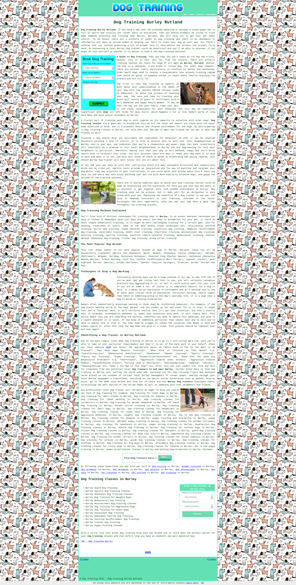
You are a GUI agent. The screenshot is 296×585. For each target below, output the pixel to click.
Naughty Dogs (123, 497)
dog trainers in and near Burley (152, 369)
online (164, 378)
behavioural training (110, 223)
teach (182, 57)
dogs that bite (147, 434)
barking (191, 293)
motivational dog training (198, 232)
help (164, 202)
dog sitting (159, 466)
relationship (195, 226)
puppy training (162, 418)
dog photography (185, 469)
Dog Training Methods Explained (103, 210)
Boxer (147, 253)
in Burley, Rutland (191, 63)
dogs (200, 66)
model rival (133, 232)
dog (83, 307)
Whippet (102, 256)
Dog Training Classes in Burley (108, 479)
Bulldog (113, 256)
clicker (126, 238)
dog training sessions (172, 51)
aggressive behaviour (94, 415)
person (206, 533)
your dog (189, 154)
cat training (109, 473)
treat (163, 106)
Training (86, 138)
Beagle (157, 253)
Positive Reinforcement (108, 519)
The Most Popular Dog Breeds (101, 244)
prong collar (157, 238)
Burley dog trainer (101, 160)
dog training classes (97, 130)
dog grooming (89, 469)
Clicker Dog (101, 522)
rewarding (120, 317)
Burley (163, 216)
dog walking (152, 469)
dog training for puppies (149, 396)
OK (202, 583)
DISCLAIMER (210, 15)
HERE (108, 347)
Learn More (192, 583)
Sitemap (84, 559)
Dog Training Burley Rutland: (99, 30)
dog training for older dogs (147, 393)
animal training (191, 466)
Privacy (211, 559)
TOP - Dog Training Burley (97, 541)
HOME (185, 15)
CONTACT (200, 15)
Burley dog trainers (180, 382)
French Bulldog (111, 259)
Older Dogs (122, 510)
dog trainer (133, 48)
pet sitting (139, 473)
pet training (168, 473)
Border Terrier (200, 262)
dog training (120, 36)
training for (176, 223)
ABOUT (192, 15)
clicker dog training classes (99, 431)
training (122, 63)
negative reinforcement (201, 229)
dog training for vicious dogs (180, 427)
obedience (97, 238)
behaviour (171, 138)
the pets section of (109, 385)
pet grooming (120, 469)
